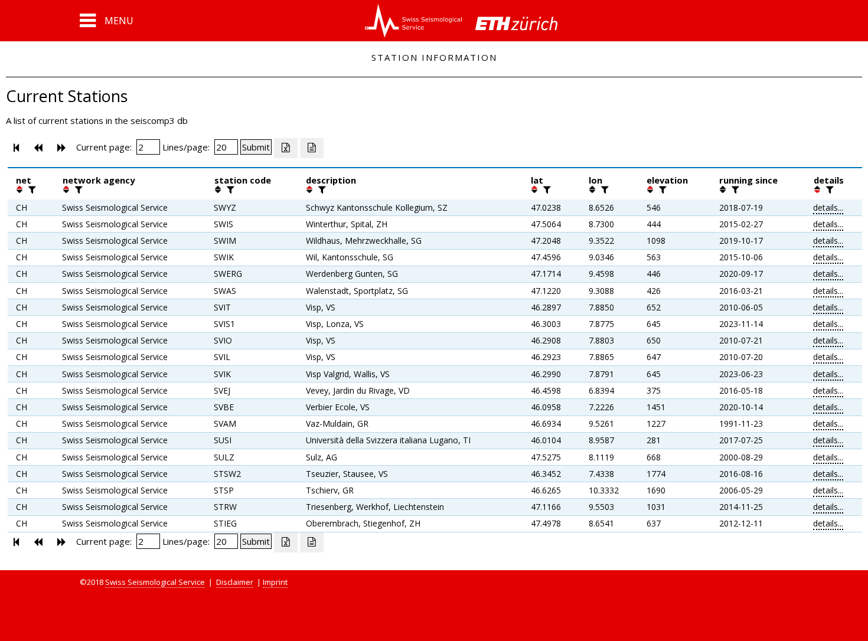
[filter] (30, 189)
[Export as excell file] (286, 148)
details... (828, 207)
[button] (106, 21)
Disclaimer (234, 582)
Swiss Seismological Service (155, 582)
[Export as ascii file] (312, 148)
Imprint (275, 582)
